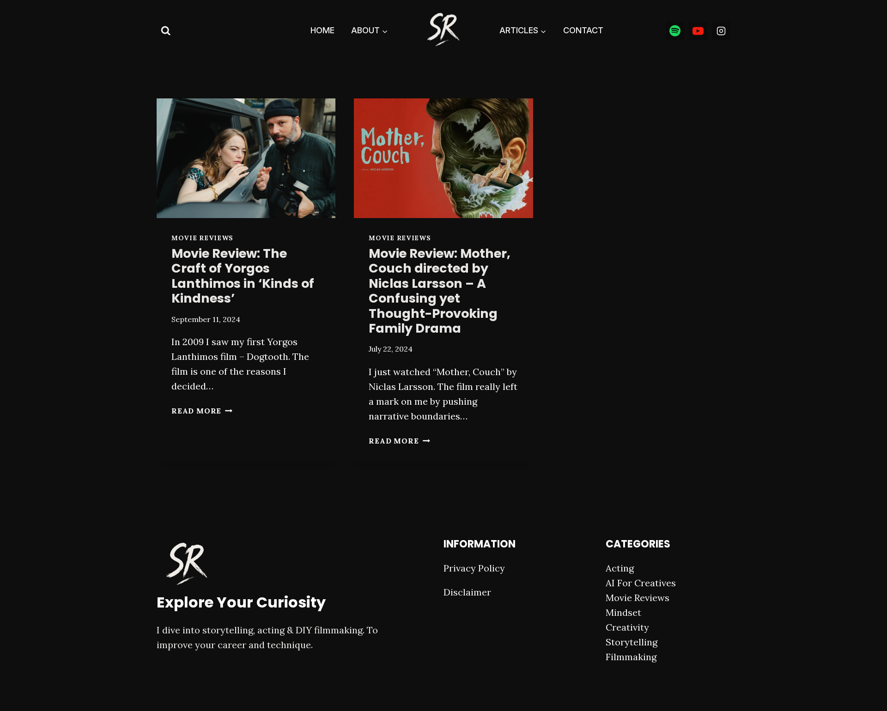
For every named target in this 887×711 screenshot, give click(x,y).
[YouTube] (698, 31)
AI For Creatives (641, 583)
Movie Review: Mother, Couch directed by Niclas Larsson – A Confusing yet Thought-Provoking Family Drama (439, 291)
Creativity (627, 627)
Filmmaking (631, 656)
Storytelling (631, 642)
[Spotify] (675, 31)
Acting (620, 568)
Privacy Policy (474, 568)
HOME (322, 30)
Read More (201, 410)
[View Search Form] (166, 31)
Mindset (623, 612)
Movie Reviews (202, 238)
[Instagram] (721, 31)
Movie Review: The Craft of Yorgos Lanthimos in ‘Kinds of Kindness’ (242, 276)
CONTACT (583, 30)
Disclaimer (467, 592)
